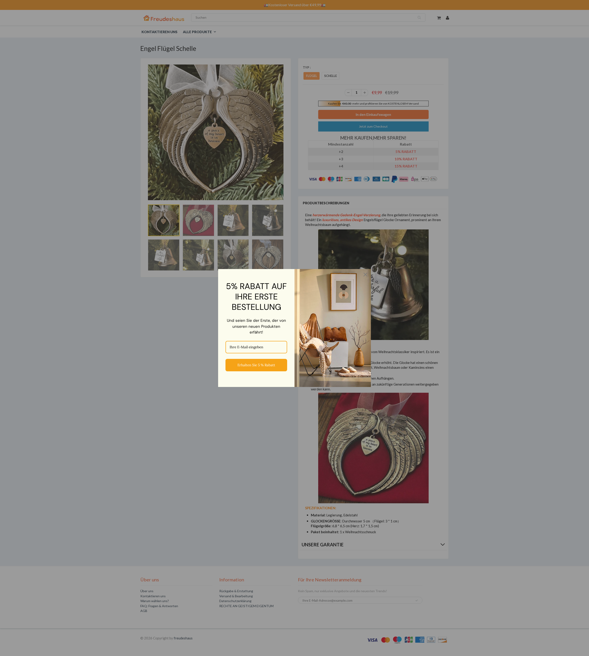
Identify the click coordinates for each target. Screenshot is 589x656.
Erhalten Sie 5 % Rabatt (256, 365)
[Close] (365, 274)
